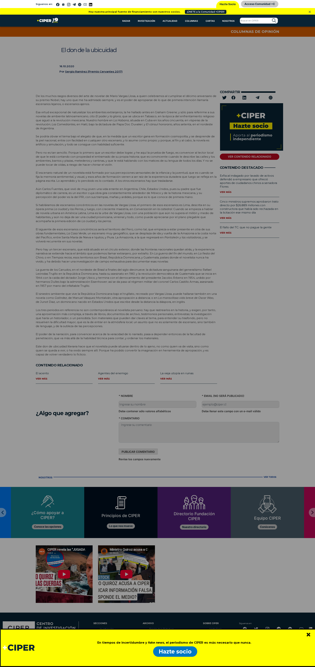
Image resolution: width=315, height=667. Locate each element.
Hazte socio (175, 651)
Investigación (146, 21)
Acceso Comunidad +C (259, 4)
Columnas (191, 21)
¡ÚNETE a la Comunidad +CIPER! (205, 11)
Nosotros (228, 21)
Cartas (210, 21)
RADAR (126, 21)
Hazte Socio (228, 4)
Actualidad (170, 21)
